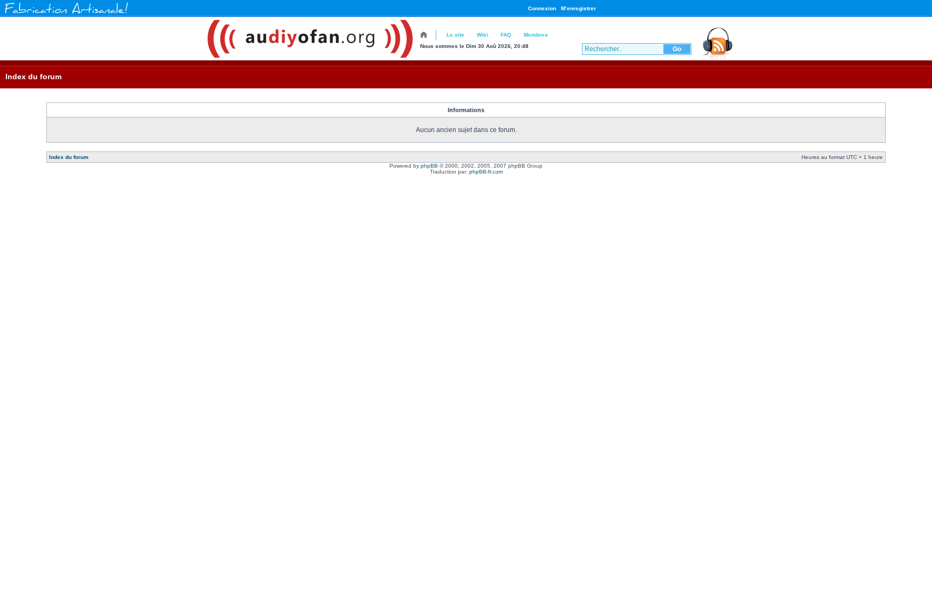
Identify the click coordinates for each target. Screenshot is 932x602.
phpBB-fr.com (486, 172)
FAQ (506, 35)
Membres (536, 35)
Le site (455, 35)
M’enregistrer (578, 8)
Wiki (482, 35)
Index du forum (33, 76)
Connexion (542, 8)
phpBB (429, 166)
